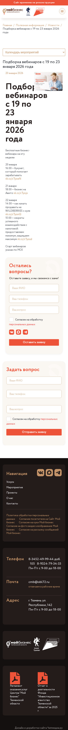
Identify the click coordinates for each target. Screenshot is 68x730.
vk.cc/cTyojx (21, 193)
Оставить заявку (34, 342)
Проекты (11, 493)
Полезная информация (30, 25)
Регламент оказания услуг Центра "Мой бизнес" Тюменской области (18, 695)
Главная (7, 25)
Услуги (10, 482)
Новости (53, 25)
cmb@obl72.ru (39, 582)
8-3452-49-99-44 (40, 559)
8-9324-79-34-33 (49, 563)
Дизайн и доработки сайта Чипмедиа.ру (39, 728)
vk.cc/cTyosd (24, 239)
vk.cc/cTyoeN (13, 179)
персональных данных (22, 324)
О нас (9, 498)
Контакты (12, 503)
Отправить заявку (34, 432)
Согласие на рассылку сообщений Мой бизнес (32, 531)
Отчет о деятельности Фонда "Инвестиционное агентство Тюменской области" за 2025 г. (49, 698)
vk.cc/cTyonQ (13, 214)
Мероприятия (14, 487)
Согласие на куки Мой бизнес (36, 522)
